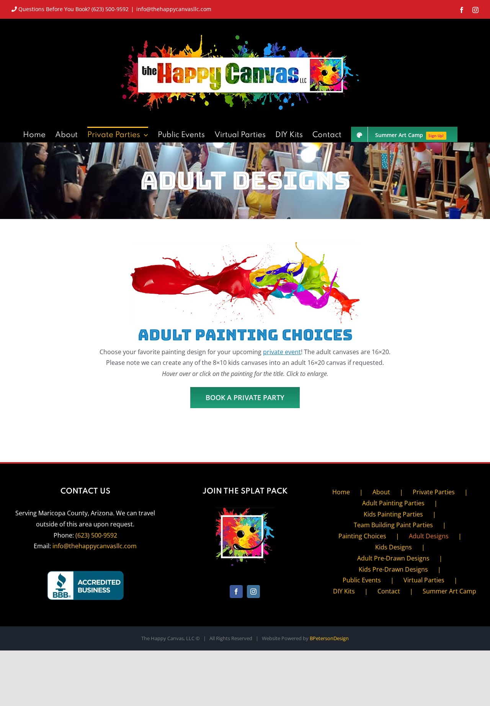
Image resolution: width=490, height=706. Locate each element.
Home (341, 492)
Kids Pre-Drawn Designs (393, 569)
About (381, 492)
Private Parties (434, 492)
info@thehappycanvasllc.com (173, 9)
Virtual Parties (423, 580)
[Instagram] (253, 591)
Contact (388, 591)
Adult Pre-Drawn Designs (393, 558)
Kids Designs (393, 547)
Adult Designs (429, 536)
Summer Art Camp (449, 591)
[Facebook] (236, 591)
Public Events (362, 580)
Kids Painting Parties (393, 514)
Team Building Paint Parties (393, 525)
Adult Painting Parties (393, 503)
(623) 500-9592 (96, 535)
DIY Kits (344, 591)
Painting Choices (362, 536)
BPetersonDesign (329, 638)
